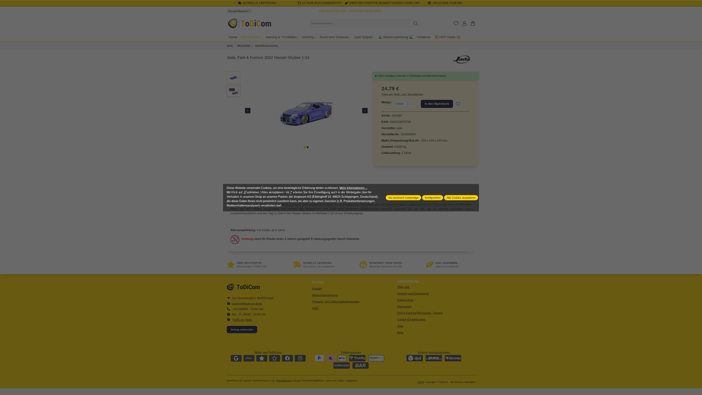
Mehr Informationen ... (353, 187)
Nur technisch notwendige (403, 197)
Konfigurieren (432, 197)
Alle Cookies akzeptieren (461, 197)
